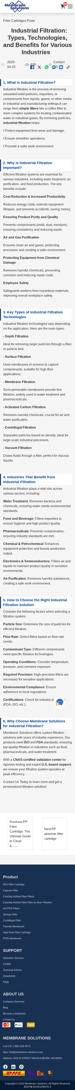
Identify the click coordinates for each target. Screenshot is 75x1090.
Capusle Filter (10, 890)
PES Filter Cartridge (14, 884)
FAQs (6, 982)
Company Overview (13, 1001)
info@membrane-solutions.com (26, 1052)
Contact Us (9, 1019)
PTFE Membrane (12, 938)
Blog (5, 1007)
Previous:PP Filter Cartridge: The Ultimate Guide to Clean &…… (20, 834)
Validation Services (13, 958)
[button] (63, 6)
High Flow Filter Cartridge (17, 932)
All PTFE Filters (11, 908)
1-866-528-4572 (21, 1046)
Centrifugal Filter (12, 920)
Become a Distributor (14, 1013)
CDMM (7, 964)
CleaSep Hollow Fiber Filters (18, 896)
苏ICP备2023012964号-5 (37, 1086)
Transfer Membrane (13, 926)
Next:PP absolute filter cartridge (53, 833)
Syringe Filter (10, 914)
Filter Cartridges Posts (19, 20)
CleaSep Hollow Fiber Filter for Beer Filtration (27, 902)
